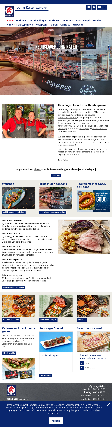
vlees (78, 115)
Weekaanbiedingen (48, 320)
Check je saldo (9, 353)
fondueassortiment (66, 126)
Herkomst (21, 21)
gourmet (101, 120)
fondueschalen (64, 123)
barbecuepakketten (67, 118)
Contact (65, 25)
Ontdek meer (45, 375)
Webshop (78, 25)
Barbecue (54, 21)
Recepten (41, 25)
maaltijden (84, 129)
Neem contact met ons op (13, 287)
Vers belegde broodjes (89, 21)
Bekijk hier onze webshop (13, 212)
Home (10, 21)
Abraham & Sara (99, 129)
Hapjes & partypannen (20, 25)
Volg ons (56, 175)
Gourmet (68, 21)
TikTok (37, 170)
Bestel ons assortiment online (52, 212)
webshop (62, 129)
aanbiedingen (64, 120)
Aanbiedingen (38, 21)
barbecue (81, 123)
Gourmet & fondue (11, 320)
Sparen (53, 25)
